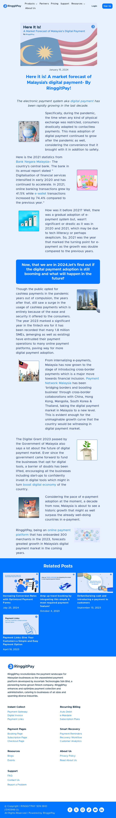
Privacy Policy (68, 756)
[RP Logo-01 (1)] (12, 5)
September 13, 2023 (89, 608)
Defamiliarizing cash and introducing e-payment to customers (92, 599)
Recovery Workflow (71, 737)
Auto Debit (66, 712)
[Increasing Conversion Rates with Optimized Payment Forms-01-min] (21, 574)
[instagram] (82, 809)
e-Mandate (66, 715)
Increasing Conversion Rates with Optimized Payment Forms (20, 599)
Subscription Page (17, 737)
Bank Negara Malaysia (32, 161)
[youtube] (95, 809)
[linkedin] (101, 809)
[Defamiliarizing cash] (95, 574)
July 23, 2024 (11, 608)
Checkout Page (16, 741)
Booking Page (15, 734)
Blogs (11, 756)
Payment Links (16, 719)
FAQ (10, 776)
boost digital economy (39, 484)
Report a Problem (17, 785)
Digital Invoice (15, 715)
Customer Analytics (70, 741)
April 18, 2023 (11, 649)
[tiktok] (89, 809)
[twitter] (76, 809)
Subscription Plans (70, 719)
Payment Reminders (71, 734)
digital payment (81, 101)
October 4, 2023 (50, 611)
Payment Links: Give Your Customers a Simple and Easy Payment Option (20, 641)
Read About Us (68, 760)
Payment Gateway (18, 712)
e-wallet (40, 193)
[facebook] (70, 809)
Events (11, 760)
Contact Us (14, 780)
